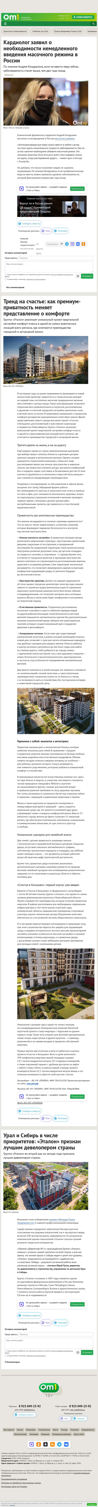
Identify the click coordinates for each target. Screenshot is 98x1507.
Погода (64, 1430)
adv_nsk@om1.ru (78, 1410)
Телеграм (62, 230)
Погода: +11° (64, 16)
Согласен (92, 1504)
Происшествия (20, 1434)
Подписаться (77, 188)
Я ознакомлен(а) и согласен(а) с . (26, 279)
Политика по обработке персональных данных (21, 1483)
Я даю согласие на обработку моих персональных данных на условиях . (39, 275)
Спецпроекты (44, 1430)
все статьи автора (27, 248)
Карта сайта (79, 1434)
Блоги (55, 1430)
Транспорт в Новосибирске (15, 31)
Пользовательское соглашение (14, 1479)
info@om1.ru (29, 1410)
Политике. (12, 1505)
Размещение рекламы (61, 1434)
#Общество (9, 75)
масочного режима (65, 138)
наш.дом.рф (32, 1083)
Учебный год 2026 (40, 31)
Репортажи (30, 1430)
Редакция (45, 1434)
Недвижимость (88, 1430)
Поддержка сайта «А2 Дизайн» (14, 1486)
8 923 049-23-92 (30, 1406)
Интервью (34, 1434)
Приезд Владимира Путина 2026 (68, 31)
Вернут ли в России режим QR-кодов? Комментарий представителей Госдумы (36, 207)
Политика (75, 1430)
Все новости (9, 1430)
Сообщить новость (31, 223)
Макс (47, 230)
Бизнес (20, 1430)
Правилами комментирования (36, 279)
